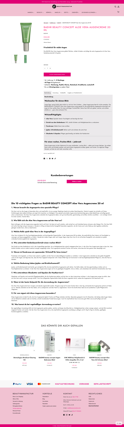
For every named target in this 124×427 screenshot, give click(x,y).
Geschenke (45, 401)
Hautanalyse (46, 396)
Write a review (76, 181)
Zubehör (75, 12)
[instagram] (66, 415)
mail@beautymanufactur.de (73, 408)
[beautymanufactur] (62, 6)
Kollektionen (53, 23)
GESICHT (40, 12)
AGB (90, 396)
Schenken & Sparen (89, 12)
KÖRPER (48, 12)
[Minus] (45, 68)
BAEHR (59, 23)
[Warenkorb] (118, 12)
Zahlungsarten (16, 403)
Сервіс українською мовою (49, 406)
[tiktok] (72, 415)
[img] (115, 6)
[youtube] (69, 415)
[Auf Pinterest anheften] (49, 158)
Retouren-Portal (16, 410)
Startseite (46, 23)
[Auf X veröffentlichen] (47, 158)
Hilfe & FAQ (16, 399)
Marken (30, 12)
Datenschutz (92, 399)
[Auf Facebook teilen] (44, 158)
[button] (55, 158)
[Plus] (50, 68)
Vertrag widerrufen (17, 408)
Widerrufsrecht (92, 403)
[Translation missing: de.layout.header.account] (118, 6)
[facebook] (64, 415)
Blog (44, 399)
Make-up (58, 12)
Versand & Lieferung (18, 401)
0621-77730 (75, 397)
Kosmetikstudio (16, 413)
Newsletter (45, 403)
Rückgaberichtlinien (17, 406)
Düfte (66, 12)
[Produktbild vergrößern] (26, 37)
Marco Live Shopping (18, 396)
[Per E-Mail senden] (52, 158)
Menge (46, 65)
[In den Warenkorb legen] (34, 350)
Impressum (91, 401)
